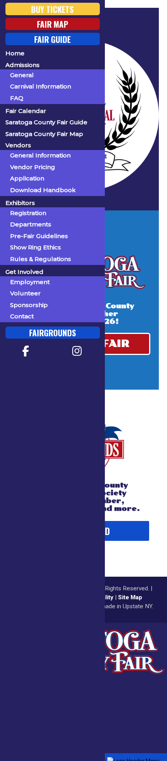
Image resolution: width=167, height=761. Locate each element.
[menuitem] (26, 351)
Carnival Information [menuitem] (40, 86)
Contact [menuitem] (22, 316)
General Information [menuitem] (40, 155)
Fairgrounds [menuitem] (52, 333)
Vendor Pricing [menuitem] (32, 167)
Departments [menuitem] (30, 224)
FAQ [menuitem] (16, 98)
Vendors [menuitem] (18, 145)
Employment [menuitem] (30, 282)
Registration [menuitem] (28, 213)
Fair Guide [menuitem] (52, 39)
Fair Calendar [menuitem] (25, 111)
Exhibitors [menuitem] (20, 203)
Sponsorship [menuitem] (29, 305)
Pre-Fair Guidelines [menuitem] (39, 236)
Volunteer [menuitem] (25, 293)
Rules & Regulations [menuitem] (40, 259)
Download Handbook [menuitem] (43, 190)
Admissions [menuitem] (22, 65)
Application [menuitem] (27, 178)
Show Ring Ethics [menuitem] (35, 247)
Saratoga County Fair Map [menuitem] (44, 134)
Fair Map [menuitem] (52, 24)
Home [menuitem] (14, 53)
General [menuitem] (22, 75)
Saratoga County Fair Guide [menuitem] (46, 122)
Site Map (130, 597)
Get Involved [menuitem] (24, 271)
